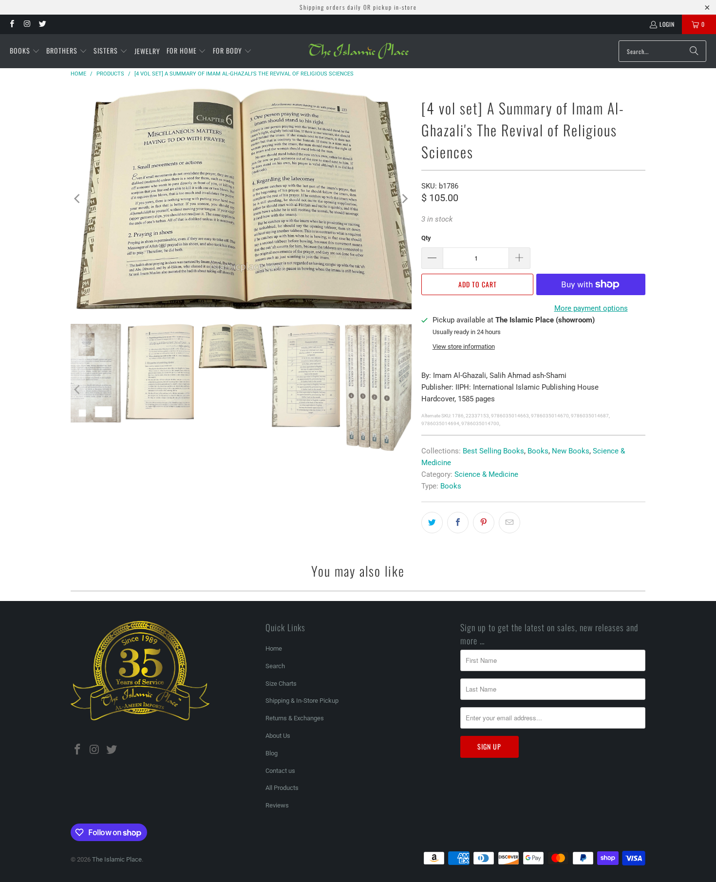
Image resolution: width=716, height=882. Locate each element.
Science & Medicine (486, 474)
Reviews (277, 805)
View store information (464, 346)
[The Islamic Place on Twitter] (42, 24)
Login (667, 24)
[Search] (694, 51)
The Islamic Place (117, 859)
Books (538, 451)
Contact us (280, 770)
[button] (25, 51)
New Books (570, 451)
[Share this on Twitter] (432, 522)
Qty (426, 238)
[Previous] (78, 198)
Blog (271, 753)
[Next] (404, 198)
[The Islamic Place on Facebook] (11, 24)
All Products (282, 787)
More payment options (591, 308)
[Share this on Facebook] (458, 522)
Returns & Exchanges (294, 718)
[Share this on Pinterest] (483, 522)
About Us (277, 735)
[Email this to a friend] (509, 522)
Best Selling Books (493, 451)
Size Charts (281, 683)
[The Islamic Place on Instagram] (26, 24)
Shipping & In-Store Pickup (302, 700)
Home (273, 648)
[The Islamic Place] (359, 51)
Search (275, 666)
